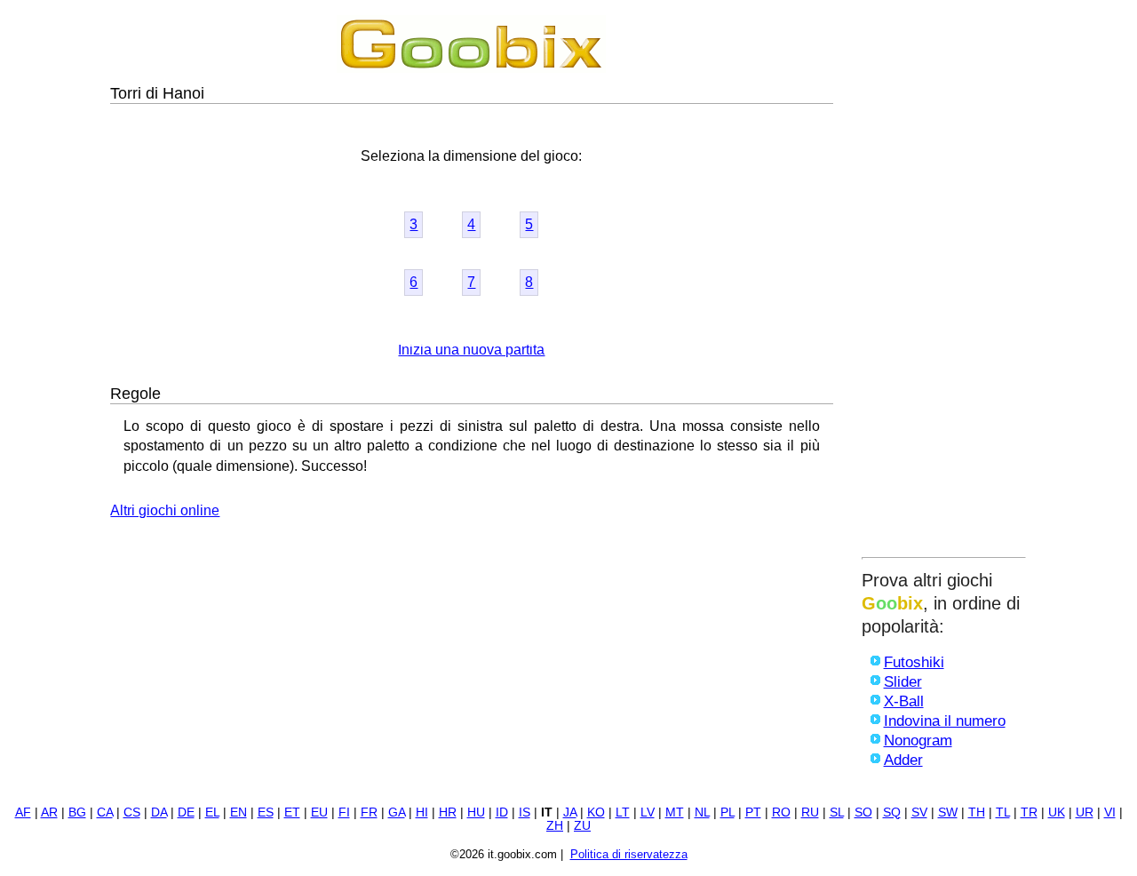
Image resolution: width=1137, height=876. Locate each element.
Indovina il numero (945, 721)
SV (919, 812)
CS (131, 812)
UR (1084, 812)
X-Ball (904, 701)
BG (77, 812)
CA (105, 812)
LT (623, 812)
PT (753, 812)
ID (502, 812)
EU (319, 812)
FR (369, 812)
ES (266, 812)
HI (422, 812)
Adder (903, 760)
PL (727, 812)
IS (524, 812)
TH (976, 812)
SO (863, 812)
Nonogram (918, 740)
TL (1003, 812)
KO (596, 812)
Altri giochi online (164, 510)
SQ (892, 812)
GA (396, 812)
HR (448, 812)
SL (837, 812)
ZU (582, 825)
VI (1110, 812)
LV (647, 812)
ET (292, 812)
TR (1029, 812)
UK (1056, 812)
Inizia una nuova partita (471, 349)
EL (212, 812)
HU (476, 812)
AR (49, 812)
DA (159, 812)
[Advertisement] (944, 281)
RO (781, 812)
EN (238, 812)
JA (569, 812)
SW (948, 812)
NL (702, 812)
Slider (903, 681)
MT (674, 812)
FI (344, 812)
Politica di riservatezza (629, 854)
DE (186, 812)
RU (810, 812)
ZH (554, 825)
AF (23, 812)
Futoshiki (914, 662)
